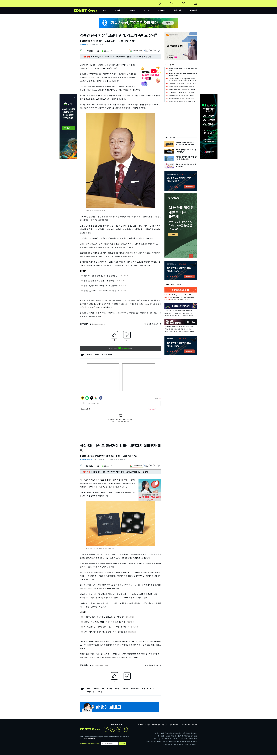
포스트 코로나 (107, 354)
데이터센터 (91, 692)
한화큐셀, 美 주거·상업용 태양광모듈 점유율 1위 (101, 290)
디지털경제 (83, 44)
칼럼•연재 (177, 10)
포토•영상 (193, 10)
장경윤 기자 (89, 466)
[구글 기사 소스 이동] (137, 51)
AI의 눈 (146, 10)
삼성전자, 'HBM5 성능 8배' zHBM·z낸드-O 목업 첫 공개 (104, 617)
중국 (117, 689)
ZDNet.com (91, 739)
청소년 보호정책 (192, 725)
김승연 (90, 354)
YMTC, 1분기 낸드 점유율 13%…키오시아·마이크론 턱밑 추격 (107, 626)
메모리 (97, 689)
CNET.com (83, 739)
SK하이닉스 (136, 689)
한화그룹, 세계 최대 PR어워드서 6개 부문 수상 (101, 285)
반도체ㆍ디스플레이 (86, 459)
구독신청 (122, 743)
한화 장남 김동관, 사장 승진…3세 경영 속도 (99, 280)
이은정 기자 (89, 51)
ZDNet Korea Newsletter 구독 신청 (89, 743)
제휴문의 (164, 725)
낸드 (89, 689)
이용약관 (183, 725)
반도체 (117, 10)
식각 (100, 692)
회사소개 (140, 725)
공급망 (110, 689)
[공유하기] (146, 51)
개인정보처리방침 (174, 725)
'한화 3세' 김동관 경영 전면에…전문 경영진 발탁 (101, 275)
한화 (97, 354)
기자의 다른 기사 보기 (151, 324)
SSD (153, 689)
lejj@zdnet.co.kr (98, 324)
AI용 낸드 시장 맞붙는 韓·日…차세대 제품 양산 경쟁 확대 (104, 621)
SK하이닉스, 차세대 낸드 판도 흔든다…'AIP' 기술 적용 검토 (105, 631)
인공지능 (132, 10)
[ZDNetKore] (88, 6)
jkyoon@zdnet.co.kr (100, 665)
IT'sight (161, 10)
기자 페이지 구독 (107, 51)
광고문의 (147, 725)
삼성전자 (125, 689)
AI (103, 689)
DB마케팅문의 (156, 725)
